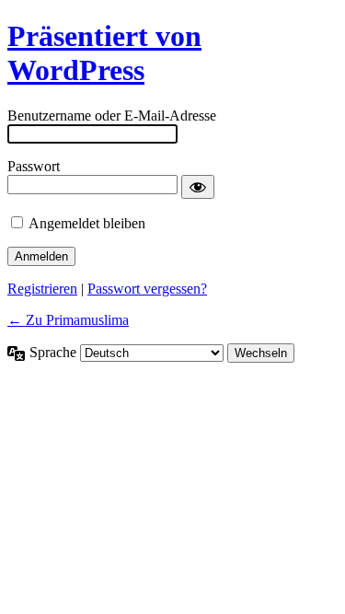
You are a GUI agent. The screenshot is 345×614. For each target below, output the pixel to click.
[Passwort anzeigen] (197, 187)
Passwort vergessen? (147, 288)
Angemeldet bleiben (87, 223)
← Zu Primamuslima (68, 320)
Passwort (33, 166)
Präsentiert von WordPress (104, 53)
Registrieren (42, 288)
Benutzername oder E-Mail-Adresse (111, 115)
